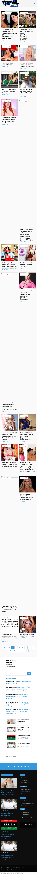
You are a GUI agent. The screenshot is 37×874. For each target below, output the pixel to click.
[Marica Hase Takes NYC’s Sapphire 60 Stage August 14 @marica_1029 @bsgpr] (9, 460)
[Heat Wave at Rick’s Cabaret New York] (9, 61)
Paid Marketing (25, 782)
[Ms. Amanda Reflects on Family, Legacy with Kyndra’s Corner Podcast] (27, 61)
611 (18, 723)
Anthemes (16, 870)
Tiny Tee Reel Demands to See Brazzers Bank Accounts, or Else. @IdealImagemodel (18, 711)
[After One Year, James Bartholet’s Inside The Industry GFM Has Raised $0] (27, 87)
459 (18, 730)
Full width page (25, 814)
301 (18, 746)
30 (14, 650)
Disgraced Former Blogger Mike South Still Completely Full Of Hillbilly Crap (17, 696)
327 (18, 738)
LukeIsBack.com (25, 801)
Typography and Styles (27, 817)
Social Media (24, 778)
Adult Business (4, 789)
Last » (26, 650)
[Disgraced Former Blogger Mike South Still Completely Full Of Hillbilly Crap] (9, 632)
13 (5, 46)
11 (23, 73)
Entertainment (25, 780)
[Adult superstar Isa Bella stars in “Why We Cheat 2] (27, 632)
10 (33, 647)
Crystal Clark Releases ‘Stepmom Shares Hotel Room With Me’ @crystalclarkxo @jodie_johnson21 (18, 689)
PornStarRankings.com (27, 803)
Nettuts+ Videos (25, 791)
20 (10, 650)
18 (5, 101)
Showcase (8, 867)
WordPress (21, 867)
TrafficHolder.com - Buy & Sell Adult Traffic (11, 873)
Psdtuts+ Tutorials (26, 789)
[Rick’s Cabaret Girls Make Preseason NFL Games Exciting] (9, 87)
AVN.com (23, 805)
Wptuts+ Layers (25, 794)
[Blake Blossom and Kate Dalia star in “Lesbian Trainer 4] (27, 260)
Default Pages (25, 812)
